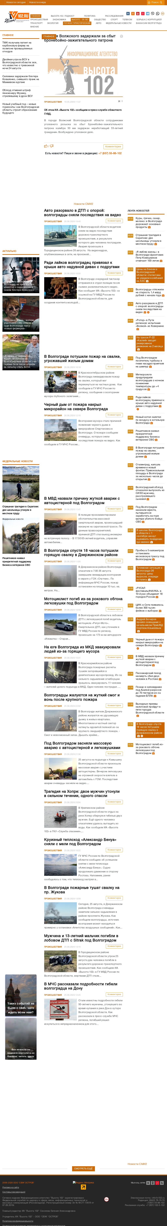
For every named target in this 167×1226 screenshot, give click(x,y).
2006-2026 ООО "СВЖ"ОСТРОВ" (18, 1183)
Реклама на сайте (10, 1187)
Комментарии (113, 147)
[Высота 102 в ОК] (133, 14)
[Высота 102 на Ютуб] (138, 14)
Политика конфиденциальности (17, 1221)
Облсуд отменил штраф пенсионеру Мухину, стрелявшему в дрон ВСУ (17, 93)
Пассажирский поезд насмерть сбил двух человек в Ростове (148, 676)
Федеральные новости (17, 461)
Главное (8, 35)
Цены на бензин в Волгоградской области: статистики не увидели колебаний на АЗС (150, 275)
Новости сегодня (16, 2)
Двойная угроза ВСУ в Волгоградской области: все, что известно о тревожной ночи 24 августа (19, 64)
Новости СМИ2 (83, 204)
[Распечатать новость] (121, 36)
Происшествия (53, 102)
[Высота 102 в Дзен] (143, 14)
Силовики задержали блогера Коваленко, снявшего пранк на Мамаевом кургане (20, 79)
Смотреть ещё (83, 1169)
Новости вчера (37, 2)
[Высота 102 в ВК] (128, 14)
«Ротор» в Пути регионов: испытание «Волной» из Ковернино (150, 323)
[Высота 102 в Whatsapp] (158, 14)
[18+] (163, 14)
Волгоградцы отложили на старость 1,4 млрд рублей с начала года (150, 292)
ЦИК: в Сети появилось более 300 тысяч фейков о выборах (149, 608)
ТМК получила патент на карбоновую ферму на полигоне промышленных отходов (17, 47)
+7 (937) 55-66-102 (110, 153)
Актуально (9, 251)
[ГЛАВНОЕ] (83, 70)
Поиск (155, 2)
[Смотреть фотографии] (149, 227)
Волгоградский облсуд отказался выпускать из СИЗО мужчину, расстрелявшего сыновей (150, 493)
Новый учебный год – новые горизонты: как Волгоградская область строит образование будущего (20, 108)
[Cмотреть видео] (148, 312)
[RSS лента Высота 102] (162, 1183)
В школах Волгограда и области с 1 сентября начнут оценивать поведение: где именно (150, 536)
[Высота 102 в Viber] (153, 14)
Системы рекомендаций (13, 1192)
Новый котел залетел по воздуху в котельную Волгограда (150, 420)
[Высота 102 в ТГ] (148, 14)
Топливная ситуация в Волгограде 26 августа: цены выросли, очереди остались (149, 574)
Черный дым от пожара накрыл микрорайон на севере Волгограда (150, 642)
